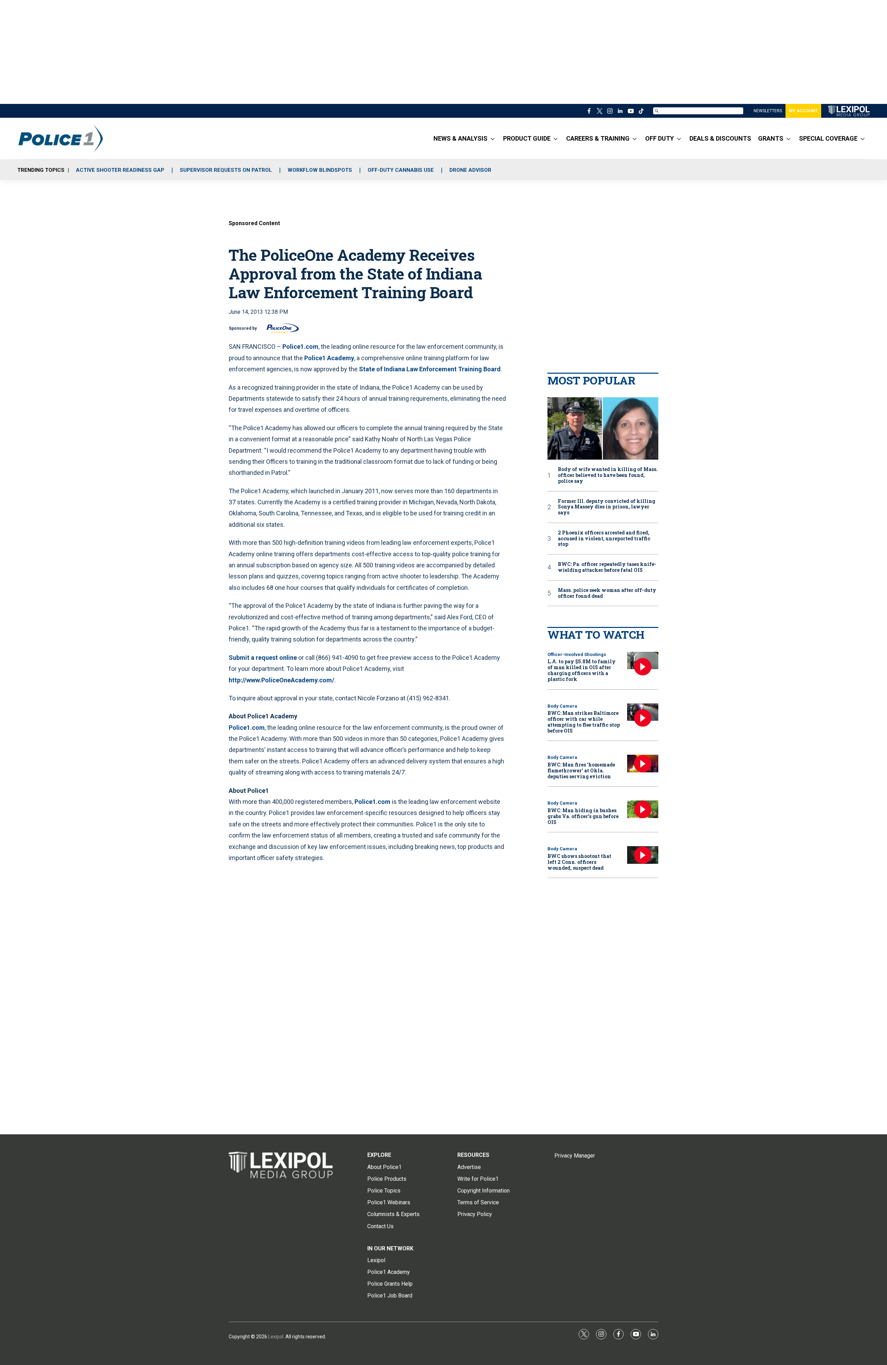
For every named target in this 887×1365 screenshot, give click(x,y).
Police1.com (300, 346)
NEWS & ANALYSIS (460, 138)
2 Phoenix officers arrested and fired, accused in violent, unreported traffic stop (604, 538)
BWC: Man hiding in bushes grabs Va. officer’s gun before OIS (582, 816)
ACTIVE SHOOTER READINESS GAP (120, 170)
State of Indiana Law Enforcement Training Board (430, 369)
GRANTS (770, 138)
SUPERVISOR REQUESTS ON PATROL (226, 170)
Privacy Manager (574, 1155)
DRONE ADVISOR (470, 170)
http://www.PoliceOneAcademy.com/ (281, 680)
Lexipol (275, 1336)
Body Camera (562, 706)
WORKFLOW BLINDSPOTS (320, 170)
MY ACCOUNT (803, 110)
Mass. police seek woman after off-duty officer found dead (607, 593)
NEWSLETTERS (768, 110)
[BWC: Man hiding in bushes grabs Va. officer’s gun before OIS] (642, 809)
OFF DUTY (659, 138)
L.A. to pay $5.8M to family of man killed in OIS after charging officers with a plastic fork (581, 670)
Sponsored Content (254, 223)
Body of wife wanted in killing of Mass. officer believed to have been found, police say (608, 475)
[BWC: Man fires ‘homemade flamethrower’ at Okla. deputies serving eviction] (642, 763)
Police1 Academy (329, 358)
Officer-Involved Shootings (576, 654)
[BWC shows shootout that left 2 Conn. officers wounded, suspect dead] (642, 855)
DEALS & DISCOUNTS (720, 138)
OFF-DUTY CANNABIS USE (401, 170)
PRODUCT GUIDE (527, 138)
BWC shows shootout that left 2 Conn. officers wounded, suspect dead (579, 862)
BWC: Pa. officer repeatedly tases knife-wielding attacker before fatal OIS (607, 567)
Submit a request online (263, 657)
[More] (492, 138)
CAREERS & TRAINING (598, 138)
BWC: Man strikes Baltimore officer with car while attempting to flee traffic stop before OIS (583, 722)
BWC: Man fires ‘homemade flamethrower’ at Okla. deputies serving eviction (581, 770)
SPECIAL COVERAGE (828, 138)
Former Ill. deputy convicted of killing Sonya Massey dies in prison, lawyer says (606, 507)
